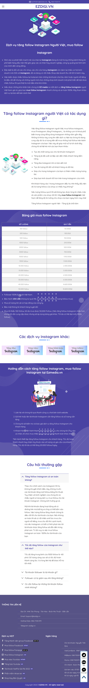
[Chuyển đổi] (22, 476)
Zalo (84, 665)
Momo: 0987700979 (71, 660)
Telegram (84, 658)
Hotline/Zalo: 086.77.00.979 (31, 621)
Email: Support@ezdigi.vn (30, 616)
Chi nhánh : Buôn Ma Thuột (74, 665)
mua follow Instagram (71, 195)
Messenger (84, 673)
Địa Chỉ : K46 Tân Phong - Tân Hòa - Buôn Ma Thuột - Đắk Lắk (45, 611)
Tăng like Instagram (42, 163)
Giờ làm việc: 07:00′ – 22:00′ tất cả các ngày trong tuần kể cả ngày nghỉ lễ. (75, 673)
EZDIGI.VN (44, 6)
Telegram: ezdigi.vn (28, 626)
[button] (3, 6)
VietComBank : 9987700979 (74, 651)
